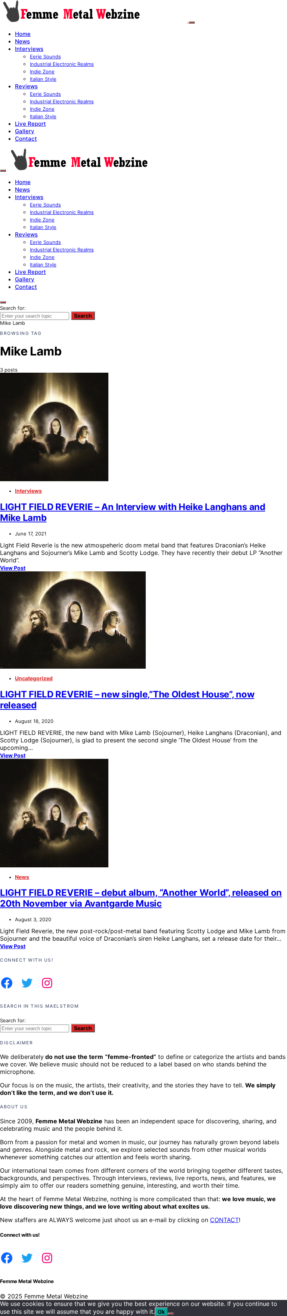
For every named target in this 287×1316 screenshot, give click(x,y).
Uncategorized (34, 678)
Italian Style (43, 79)
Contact (26, 138)
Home (23, 33)
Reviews (26, 86)
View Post (12, 568)
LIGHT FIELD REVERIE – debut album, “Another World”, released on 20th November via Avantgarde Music (141, 898)
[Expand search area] (3, 171)
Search (83, 315)
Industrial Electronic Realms (62, 64)
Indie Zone (42, 71)
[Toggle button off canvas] (192, 22)
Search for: (13, 308)
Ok (161, 1312)
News (22, 41)
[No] (171, 1314)
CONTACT (224, 1220)
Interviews (29, 48)
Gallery (24, 131)
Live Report (30, 123)
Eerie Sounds (45, 56)
